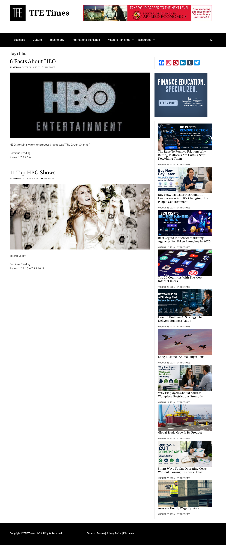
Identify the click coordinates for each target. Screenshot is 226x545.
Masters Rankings (119, 39)
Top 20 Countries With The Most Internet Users (180, 279)
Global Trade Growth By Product (180, 433)
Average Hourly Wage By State (178, 508)
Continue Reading (20, 153)
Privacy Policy (114, 533)
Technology (57, 39)
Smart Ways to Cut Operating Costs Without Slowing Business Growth (182, 470)
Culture (37, 39)
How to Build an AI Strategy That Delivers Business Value (180, 319)
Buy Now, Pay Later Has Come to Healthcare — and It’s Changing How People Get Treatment (183, 198)
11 (42, 268)
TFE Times (50, 67)
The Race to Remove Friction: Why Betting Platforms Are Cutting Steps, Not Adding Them (182, 155)
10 (39, 268)
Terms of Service (96, 533)
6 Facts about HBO (33, 61)
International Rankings (86, 39)
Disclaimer (129, 533)
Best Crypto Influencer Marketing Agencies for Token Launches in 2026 (184, 239)
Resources (144, 39)
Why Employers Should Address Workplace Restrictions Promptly (180, 394)
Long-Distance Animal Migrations (181, 357)
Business (19, 39)
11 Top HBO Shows (33, 173)
